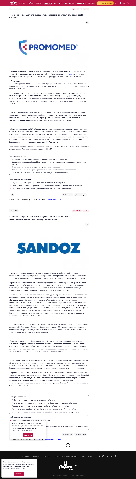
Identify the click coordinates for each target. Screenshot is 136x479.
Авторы (46, 456)
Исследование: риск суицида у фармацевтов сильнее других (38, 183)
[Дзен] (103, 456)
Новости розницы (15, 9)
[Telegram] (99, 456)
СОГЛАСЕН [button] (19, 473)
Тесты (39, 3)
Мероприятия (87, 456)
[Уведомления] (124, 3)
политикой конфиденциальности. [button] (14, 468)
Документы (69, 3)
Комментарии (81, 195)
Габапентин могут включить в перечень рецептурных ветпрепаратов (40, 173)
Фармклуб (81, 3)
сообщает (68, 74)
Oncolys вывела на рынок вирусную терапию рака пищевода (36, 167)
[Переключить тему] (128, 3)
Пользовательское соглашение (65, 456)
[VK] (107, 456)
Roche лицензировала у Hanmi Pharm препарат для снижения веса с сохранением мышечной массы (49, 163)
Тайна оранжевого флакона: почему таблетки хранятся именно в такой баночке (47, 186)
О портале (25, 456)
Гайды (30, 3)
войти (40, 200)
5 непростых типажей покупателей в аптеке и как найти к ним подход (41, 189)
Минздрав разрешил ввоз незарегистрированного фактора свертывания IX (42, 159)
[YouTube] (111, 456)
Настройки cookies (78, 475)
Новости (48, 3)
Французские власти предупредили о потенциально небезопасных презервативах (45, 170)
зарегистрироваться (53, 200)
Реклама (91, 3)
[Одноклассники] (115, 456)
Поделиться (68, 195)
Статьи (22, 3)
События (58, 3)
